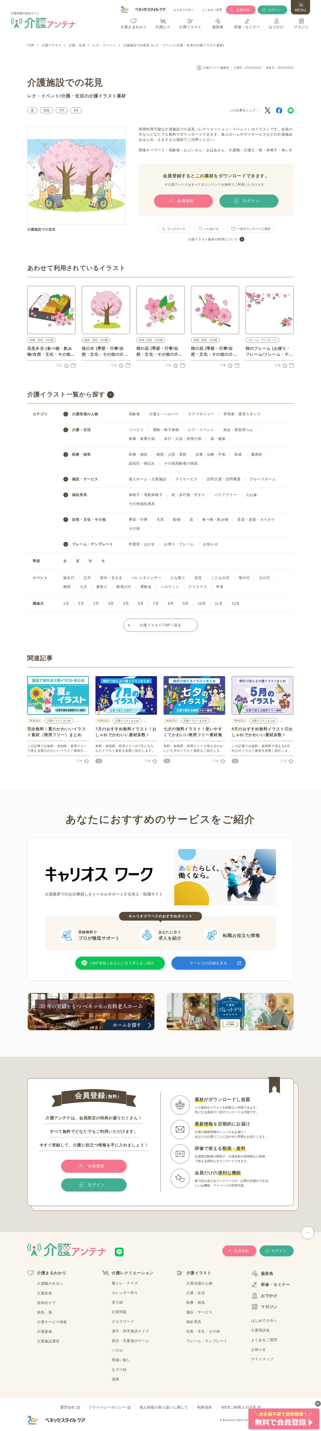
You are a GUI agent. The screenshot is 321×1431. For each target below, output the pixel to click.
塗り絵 (117, 1302)
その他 (134, 528)
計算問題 (119, 1312)
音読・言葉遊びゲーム (130, 1341)
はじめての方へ (184, 10)
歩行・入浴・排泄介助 (183, 439)
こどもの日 (220, 578)
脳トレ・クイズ (125, 1283)
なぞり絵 (119, 1369)
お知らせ (210, 544)
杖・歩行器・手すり (188, 495)
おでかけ (269, 1295)
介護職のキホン (50, 1283)
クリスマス (197, 587)
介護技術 (44, 1293)
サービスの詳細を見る (208, 963)
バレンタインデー (146, 578)
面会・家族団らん (238, 430)
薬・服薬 (218, 439)
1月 (66, 603)
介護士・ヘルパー (164, 414)
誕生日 (69, 578)
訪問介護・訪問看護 (224, 479)
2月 (81, 603)
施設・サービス (85, 479)
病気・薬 (44, 1312)
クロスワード (123, 1321)
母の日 (244, 578)
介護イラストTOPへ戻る (160, 625)
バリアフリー (225, 495)
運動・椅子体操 (166, 430)
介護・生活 (73, 95)
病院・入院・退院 (172, 454)
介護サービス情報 (52, 1322)
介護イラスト (198, 1273)
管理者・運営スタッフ (242, 414)
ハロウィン (170, 587)
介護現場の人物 (85, 414)
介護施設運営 (48, 1341)
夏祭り (102, 587)
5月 (126, 603)
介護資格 (44, 1331)
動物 (176, 519)
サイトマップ (262, 1359)
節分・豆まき (111, 578)
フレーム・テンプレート (262, 340)
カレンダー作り (125, 1293)
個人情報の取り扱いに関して (164, 1407)
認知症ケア (46, 1303)
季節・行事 (138, 519)
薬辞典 (267, 1273)
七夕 (83, 587)
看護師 (256, 454)
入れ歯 (251, 495)
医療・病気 (81, 454)
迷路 (115, 1379)
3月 (61, 110)
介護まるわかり (51, 1273)
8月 (171, 603)
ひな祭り (178, 578)
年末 (220, 587)
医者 (238, 454)
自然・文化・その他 (41, 340)
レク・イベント (43, 95)
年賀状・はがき (142, 544)
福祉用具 (79, 495)
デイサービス (186, 479)
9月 (186, 603)
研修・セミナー (275, 1284)
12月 (236, 603)
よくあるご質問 (212, 10)
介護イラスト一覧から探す (66, 394)
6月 (141, 603)
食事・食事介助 (142, 439)
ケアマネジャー (201, 414)
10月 (202, 603)
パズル (117, 1350)
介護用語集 (260, 1330)
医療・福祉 (138, 454)
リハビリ (136, 430)
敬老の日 (123, 587)
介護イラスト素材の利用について (213, 239)
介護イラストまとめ (59, 720)
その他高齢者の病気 (181, 463)
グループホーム (263, 479)
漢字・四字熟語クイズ (130, 1331)
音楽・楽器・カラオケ (256, 519)
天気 (160, 519)
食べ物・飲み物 (215, 519)
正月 (87, 578)
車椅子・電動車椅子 (146, 495)
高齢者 (134, 414)
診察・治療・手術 (211, 454)
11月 (219, 603)
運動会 (146, 587)
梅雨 (67, 587)
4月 (76, 110)
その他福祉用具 (142, 504)
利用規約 (204, 1407)
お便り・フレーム (179, 544)
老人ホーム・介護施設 (147, 479)
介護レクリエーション (133, 1273)
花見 (46, 110)
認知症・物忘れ (142, 463)
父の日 (264, 578)
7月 (156, 603)
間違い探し (121, 1360)
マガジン (269, 1307)
